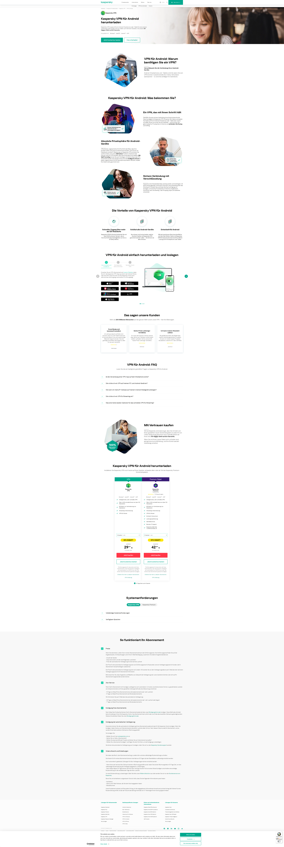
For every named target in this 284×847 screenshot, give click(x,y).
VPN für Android (125, 819)
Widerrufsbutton (145, 773)
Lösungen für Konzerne (171, 802)
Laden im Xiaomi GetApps (110, 294)
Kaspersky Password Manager (107, 819)
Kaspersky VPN (104, 816)
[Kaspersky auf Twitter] (168, 828)
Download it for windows (129, 283)
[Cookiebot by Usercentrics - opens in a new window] (90, 844)
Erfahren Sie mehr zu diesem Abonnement (128, 574)
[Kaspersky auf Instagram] (178, 828)
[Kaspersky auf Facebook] (164, 828)
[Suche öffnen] (167, 2)
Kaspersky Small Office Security (150, 807)
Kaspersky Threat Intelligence (171, 816)
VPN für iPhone (125, 821)
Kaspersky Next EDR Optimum (150, 812)
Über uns (149, 2)
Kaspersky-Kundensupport (159, 745)
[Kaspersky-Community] (182, 828)
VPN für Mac (125, 823)
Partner (142, 2)
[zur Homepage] (107, 2)
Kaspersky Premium (105, 812)
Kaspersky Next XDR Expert (170, 814)
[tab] (133, 604)
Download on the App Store (110, 299)
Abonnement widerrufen (152, 830)
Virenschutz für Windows (127, 814)
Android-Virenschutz (126, 807)
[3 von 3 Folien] (144, 304)
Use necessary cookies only (190, 843)
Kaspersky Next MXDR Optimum (150, 816)
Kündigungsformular (155, 712)
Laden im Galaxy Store (110, 288)
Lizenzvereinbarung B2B (130, 830)
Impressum (103, 830)
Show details (103, 844)
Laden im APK (129, 294)
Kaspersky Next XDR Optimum (150, 814)
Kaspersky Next (168, 807)
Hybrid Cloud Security (169, 819)
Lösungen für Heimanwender (109, 802)
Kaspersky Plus (104, 809)
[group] (142, 281)
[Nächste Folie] (186, 276)
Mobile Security (125, 812)
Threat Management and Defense (172, 812)
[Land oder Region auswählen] (160, 2)
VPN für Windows (126, 816)
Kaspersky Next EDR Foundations (151, 809)
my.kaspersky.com (123, 736)
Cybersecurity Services (170, 809)
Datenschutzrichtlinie (113, 830)
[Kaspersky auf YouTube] (175, 828)
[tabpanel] (142, 616)
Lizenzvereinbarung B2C (121, 830)
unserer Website (128, 272)
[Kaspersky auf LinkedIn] (171, 828)
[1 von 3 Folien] (140, 304)
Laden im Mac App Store (110, 283)
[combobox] (163, 2)
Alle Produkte (146, 819)
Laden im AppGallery (129, 288)
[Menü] (282, 832)
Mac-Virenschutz (125, 809)
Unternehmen (135, 2)
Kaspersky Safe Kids (105, 814)
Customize (190, 839)
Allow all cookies (190, 834)
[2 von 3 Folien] (142, 304)
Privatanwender (125, 2)
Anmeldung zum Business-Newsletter (141, 830)
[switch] (279, 841)
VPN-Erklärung (128, 577)
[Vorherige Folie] (98, 276)
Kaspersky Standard (105, 807)
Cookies (107, 830)
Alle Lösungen (104, 821)
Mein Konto (176, 2)
